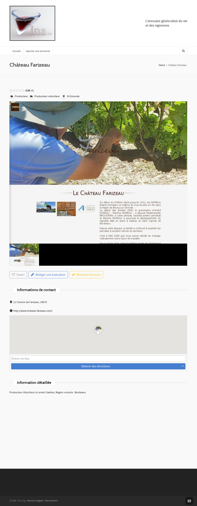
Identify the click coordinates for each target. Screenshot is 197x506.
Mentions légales (35, 500)
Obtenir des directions (95, 366)
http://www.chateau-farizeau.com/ (33, 311)
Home (162, 65)
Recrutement (51, 500)
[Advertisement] (98, 426)
